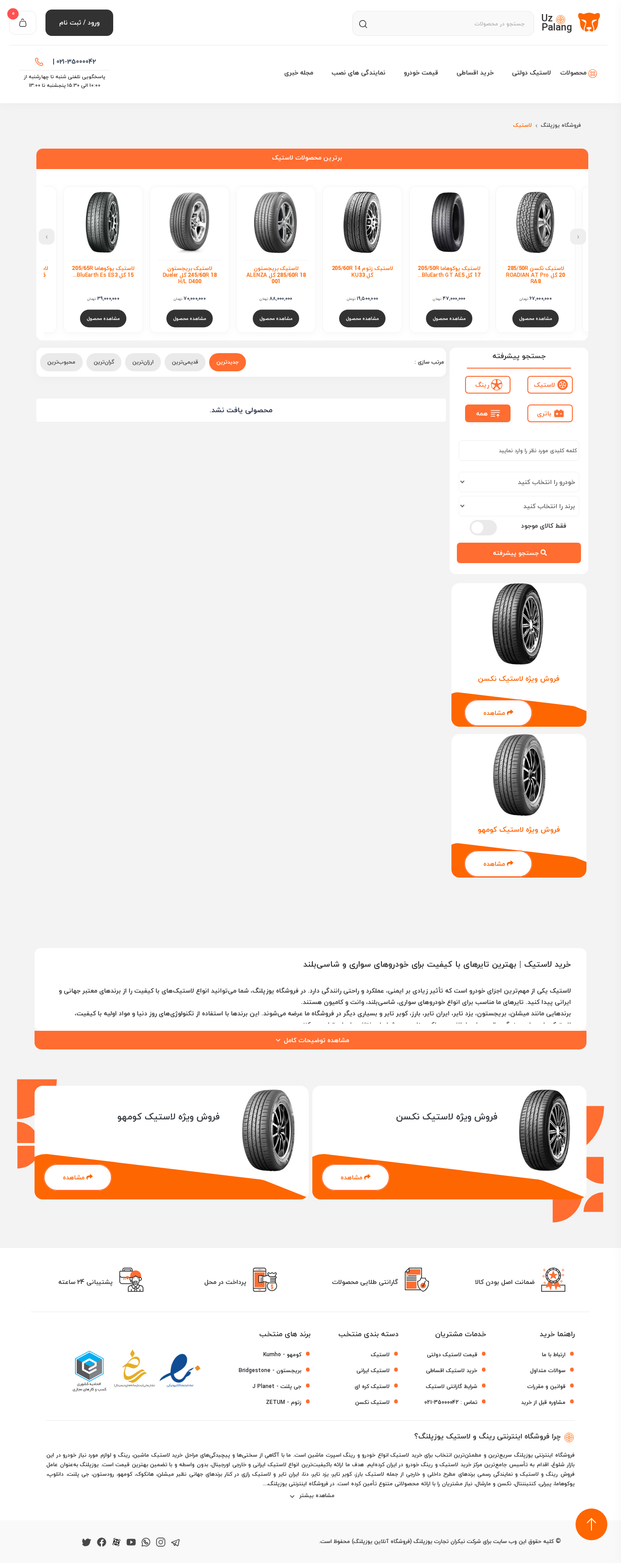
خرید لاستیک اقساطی (451, 1370)
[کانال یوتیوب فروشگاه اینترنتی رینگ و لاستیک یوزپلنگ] (131, 1541)
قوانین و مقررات (546, 1386)
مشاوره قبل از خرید (543, 1402)
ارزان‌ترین (143, 362)
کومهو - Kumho (282, 1354)
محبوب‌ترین (61, 362)
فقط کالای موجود (543, 525)
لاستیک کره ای (372, 1386)
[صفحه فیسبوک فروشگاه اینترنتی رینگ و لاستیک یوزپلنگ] (101, 1541)
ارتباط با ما (554, 1354)
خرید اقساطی (475, 72)
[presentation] (578, 237)
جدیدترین (227, 362)
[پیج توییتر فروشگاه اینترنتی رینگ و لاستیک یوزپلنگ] (86, 1541)
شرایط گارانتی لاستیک (451, 1386)
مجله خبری (298, 72)
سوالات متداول (548, 1370)
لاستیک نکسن (372, 1402)
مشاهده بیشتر (316, 1495)
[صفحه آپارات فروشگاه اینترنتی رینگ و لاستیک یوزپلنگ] (116, 1541)
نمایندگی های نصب (358, 72)
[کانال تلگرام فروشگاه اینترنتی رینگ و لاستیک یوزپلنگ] (175, 1541)
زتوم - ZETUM (283, 1402)
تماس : (450, 1402)
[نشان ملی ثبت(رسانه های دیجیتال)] (134, 1371)
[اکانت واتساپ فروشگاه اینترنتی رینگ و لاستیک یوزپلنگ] (145, 1541)
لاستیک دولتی (531, 72)
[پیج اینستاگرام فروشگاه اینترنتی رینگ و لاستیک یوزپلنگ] (160, 1541)
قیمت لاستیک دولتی (452, 1354)
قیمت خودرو (421, 72)
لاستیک (380, 1354)
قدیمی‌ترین (185, 362)
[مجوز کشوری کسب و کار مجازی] (89, 1371)
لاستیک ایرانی (373, 1370)
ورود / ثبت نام (79, 22)
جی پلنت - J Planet (276, 1386)
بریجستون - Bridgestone (270, 1370)
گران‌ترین (104, 362)
